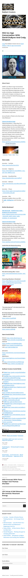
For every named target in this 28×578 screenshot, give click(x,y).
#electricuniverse (6, 467)
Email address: (6, 561)
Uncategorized (20, 464)
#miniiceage (5, 470)
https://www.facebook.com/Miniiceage (14, 361)
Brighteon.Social (8, 387)
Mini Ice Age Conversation (14, 45)
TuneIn (6, 418)
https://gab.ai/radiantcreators (14, 401)
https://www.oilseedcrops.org (14, 338)
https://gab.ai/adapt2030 (11, 347)
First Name (5, 548)
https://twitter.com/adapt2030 (15, 363)
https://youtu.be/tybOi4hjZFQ (10, 247)
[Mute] (20, 431)
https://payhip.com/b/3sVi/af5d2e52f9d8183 (13, 141)
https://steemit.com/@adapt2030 (16, 339)
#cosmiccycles (21, 466)
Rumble (6, 390)
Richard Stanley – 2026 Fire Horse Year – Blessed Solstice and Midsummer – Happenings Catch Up (14, 524)
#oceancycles (11, 470)
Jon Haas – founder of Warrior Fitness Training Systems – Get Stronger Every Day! (13, 519)
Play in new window (12, 435)
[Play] (3, 431)
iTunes (5, 398)
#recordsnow (17, 470)
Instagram (6, 403)
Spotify (6, 423)
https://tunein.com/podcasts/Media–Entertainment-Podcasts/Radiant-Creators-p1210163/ (14, 420)
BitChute (6, 411)
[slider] (23, 431)
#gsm (13, 468)
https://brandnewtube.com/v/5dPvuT (12, 178)
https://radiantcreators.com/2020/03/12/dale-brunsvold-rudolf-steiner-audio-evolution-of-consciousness (14, 216)
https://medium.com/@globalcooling (12, 343)
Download (20, 435)
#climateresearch (13, 466)
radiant (5, 464)
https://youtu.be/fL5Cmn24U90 (10, 165)
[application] (14, 431)
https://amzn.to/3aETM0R (9, 318)
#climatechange (5, 466)
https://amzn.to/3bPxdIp (8, 329)
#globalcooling (13, 467)
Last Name (5, 554)
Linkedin (6, 414)
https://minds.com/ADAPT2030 (14, 345)
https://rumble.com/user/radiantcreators (13, 392)
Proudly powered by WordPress (16, 575)
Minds (5, 407)
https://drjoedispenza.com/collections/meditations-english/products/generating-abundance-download (14, 282)
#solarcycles (22, 470)
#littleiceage (17, 468)
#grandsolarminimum (7, 468)
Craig (3, 43)
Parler (5, 372)
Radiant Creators (8, 12)
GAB (5, 401)
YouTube (6, 376)
